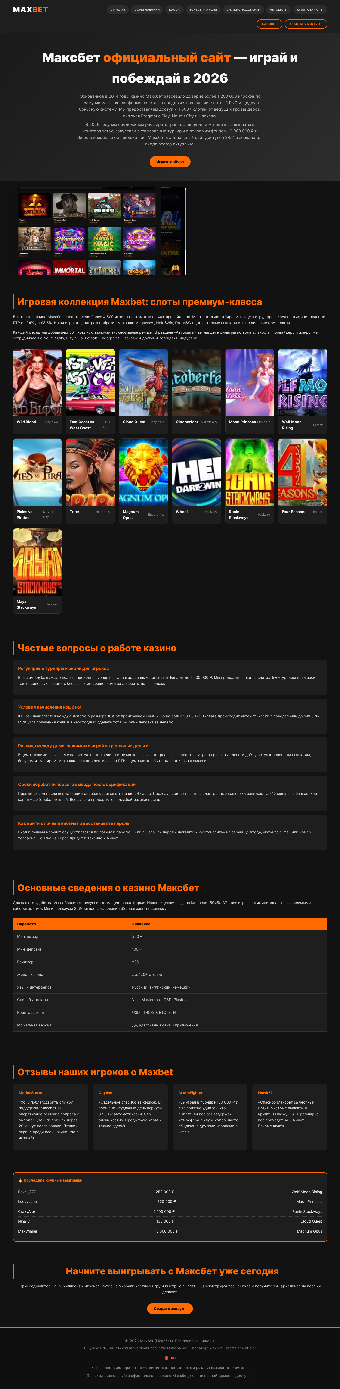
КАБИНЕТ (269, 24)
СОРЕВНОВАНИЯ (147, 9)
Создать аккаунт (170, 1308)
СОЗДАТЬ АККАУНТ (306, 24)
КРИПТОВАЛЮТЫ (310, 9)
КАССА (174, 9)
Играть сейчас (170, 161)
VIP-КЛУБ (118, 9)
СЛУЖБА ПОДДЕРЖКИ (243, 9)
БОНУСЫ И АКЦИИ (203, 9)
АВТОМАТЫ (278, 9)
